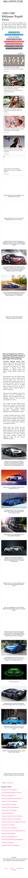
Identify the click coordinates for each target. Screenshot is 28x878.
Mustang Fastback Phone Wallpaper (11, 845)
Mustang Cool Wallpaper (8, 842)
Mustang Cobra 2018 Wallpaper (9, 801)
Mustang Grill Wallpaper (8, 813)
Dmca (6, 868)
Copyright (14, 870)
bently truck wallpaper (14, 32)
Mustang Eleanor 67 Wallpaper (9, 810)
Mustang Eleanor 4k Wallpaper (9, 789)
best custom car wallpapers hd (14, 39)
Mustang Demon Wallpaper (8, 825)
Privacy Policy (20, 868)
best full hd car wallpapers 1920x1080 (14, 46)
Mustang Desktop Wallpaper (9, 833)
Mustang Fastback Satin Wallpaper (10, 807)
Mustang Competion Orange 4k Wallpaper (12, 816)
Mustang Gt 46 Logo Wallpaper (9, 828)
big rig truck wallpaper (14, 37)
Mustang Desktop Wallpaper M (9, 836)
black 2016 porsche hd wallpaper (14, 48)
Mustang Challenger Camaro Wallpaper (11, 819)
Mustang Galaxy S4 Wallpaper (9, 804)
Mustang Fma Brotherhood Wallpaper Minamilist (14, 822)
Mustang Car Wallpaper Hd (8, 795)
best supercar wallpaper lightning (14, 44)
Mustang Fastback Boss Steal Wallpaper (12, 798)
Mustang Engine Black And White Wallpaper (12, 839)
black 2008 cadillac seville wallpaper (14, 34)
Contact (12, 868)
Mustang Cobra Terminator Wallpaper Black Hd (13, 830)
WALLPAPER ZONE (13, 1)
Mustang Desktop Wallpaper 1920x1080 (11, 792)
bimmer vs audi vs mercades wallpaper (14, 41)
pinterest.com (10, 782)
